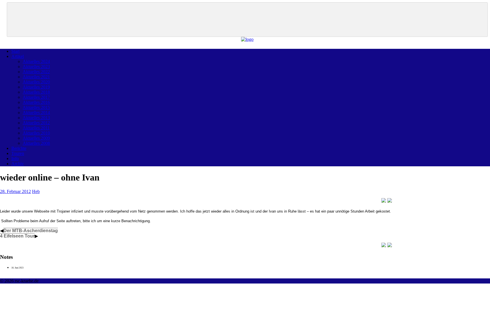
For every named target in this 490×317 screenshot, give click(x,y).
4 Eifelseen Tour (17, 236)
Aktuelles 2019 (36, 87)
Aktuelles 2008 (36, 143)
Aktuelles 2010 (36, 133)
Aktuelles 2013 (36, 117)
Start (15, 51)
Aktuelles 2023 (36, 66)
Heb (36, 191)
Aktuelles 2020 (36, 81)
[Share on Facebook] (383, 200)
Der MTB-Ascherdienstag (30, 230)
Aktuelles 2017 (36, 97)
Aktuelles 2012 (36, 122)
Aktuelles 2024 (36, 61)
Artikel (17, 56)
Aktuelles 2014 (36, 112)
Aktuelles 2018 (36, 92)
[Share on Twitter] (389, 200)
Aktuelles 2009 (36, 138)
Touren (17, 153)
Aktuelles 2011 (36, 127)
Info (15, 158)
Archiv (17, 163)
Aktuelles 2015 (36, 107)
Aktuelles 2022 (36, 71)
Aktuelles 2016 (36, 102)
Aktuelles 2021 (36, 76)
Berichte (18, 148)
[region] (247, 19)
